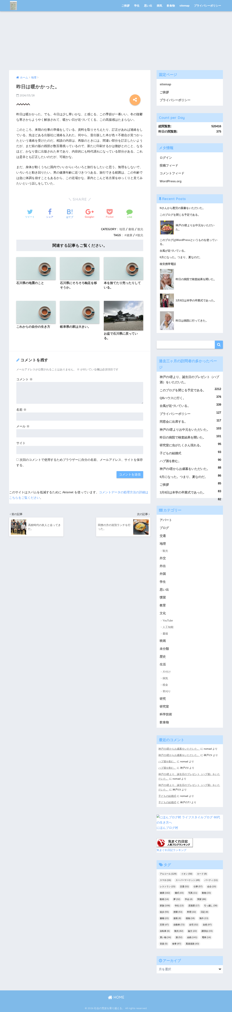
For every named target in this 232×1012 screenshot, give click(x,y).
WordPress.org (170, 181)
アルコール (168, 874)
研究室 (164, 706)
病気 (159, 5)
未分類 (164, 649)
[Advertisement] (116, 42)
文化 (163, 613)
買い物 (165, 937)
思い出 (148, 5)
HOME (118, 997)
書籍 (131, 229)
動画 (164, 899)
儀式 (179, 893)
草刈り (167, 691)
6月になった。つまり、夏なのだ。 (184, 477)
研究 (163, 698)
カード (202, 874)
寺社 (179, 905)
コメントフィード (172, 173)
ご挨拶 (125, 5)
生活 (163, 664)
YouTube (168, 620)
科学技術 (166, 714)
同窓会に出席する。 (173, 421)
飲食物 (171, 5)
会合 (211, 886)
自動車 (179, 924)
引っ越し (210, 905)
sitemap (184, 5)
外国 (163, 574)
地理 (122, 229)
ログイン (166, 157)
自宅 (193, 924)
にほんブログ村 (167, 828)
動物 (206, 893)
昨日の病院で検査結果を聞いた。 (183, 437)
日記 (204, 912)
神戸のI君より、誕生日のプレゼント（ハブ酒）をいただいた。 (189, 379)
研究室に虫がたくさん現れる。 (181, 445)
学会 (188, 899)
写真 (192, 893)
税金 (165, 684)
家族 (165, 905)
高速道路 (192, 943)
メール (23, 426)
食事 (176, 943)
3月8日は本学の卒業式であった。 (183, 492)
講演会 (207, 931)
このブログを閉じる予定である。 (183, 390)
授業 (177, 912)
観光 (140, 229)
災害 (164, 924)
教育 (163, 605)
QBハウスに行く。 (173, 398)
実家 (201, 899)
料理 (191, 912)
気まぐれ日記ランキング (172, 850)
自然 (207, 924)
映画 (163, 641)
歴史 (163, 656)
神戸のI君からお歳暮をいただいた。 (185, 469)
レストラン (167, 886)
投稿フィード (169, 165)
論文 (192, 931)
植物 (190, 918)
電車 (206, 937)
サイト (21, 443)
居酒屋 (193, 905)
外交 (163, 558)
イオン (186, 874)
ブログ (164, 528)
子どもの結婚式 (170, 453)
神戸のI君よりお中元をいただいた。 (185, 429)
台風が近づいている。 (175, 406)
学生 (137, 5)
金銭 (192, 937)
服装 (177, 918)
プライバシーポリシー (207, 5)
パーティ (211, 880)
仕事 (198, 886)
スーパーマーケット (188, 880)
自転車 (165, 931)
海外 (203, 918)
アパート (166, 520)
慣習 (163, 597)
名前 (21, 409)
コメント (24, 379)
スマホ (165, 880)
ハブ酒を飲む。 (170, 461)
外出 (163, 566)
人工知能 (168, 627)
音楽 (163, 943)
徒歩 (164, 912)
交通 (163, 536)
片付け (167, 671)
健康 (129, 235)
